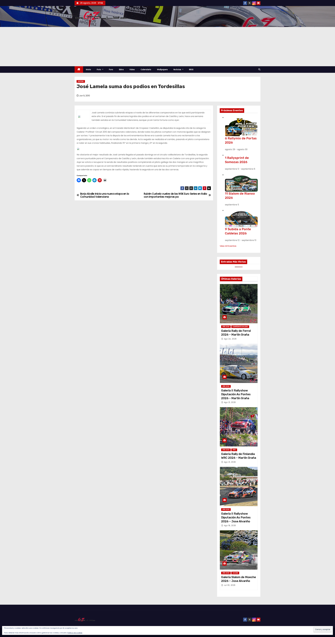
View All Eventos (228, 245)
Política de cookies (74, 633)
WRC (234, 450)
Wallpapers (162, 69)
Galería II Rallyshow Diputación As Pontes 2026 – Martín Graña (236, 394)
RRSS (191, 69)
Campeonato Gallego (240, 327)
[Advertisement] (167, 46)
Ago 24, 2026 (230, 339)
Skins (121, 69)
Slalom (235, 573)
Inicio (88, 69)
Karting (81, 81)
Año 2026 (225, 327)
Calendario (146, 69)
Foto (99, 69)
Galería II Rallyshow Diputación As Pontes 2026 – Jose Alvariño (236, 517)
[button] (259, 69)
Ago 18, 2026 (230, 525)
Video (132, 69)
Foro (111, 69)
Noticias (178, 69)
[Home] (79, 69)
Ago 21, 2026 (230, 402)
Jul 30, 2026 (229, 585)
